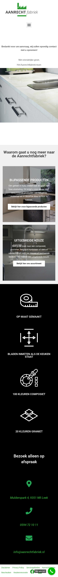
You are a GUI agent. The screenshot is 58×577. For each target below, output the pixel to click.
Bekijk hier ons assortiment (29, 263)
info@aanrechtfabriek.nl (29, 552)
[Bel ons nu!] (51, 571)
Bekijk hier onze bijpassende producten (29, 206)
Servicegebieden (33, 568)
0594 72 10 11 (29, 525)
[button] (29, 25)
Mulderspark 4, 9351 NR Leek (29, 497)
